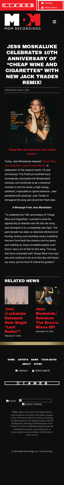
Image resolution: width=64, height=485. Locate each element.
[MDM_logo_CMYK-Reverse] (22, 14)
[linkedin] (26, 5)
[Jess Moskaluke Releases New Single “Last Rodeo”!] (16, 287)
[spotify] (32, 5)
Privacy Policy (46, 451)
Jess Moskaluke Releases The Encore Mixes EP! (47, 318)
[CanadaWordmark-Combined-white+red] (35, 400)
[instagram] (4, 5)
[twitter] (15, 5)
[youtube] (21, 5)
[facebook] (9, 5)
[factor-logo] (11, 400)
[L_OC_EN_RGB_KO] (32, 404)
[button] (7, 311)
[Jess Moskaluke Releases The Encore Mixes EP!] (47, 287)
